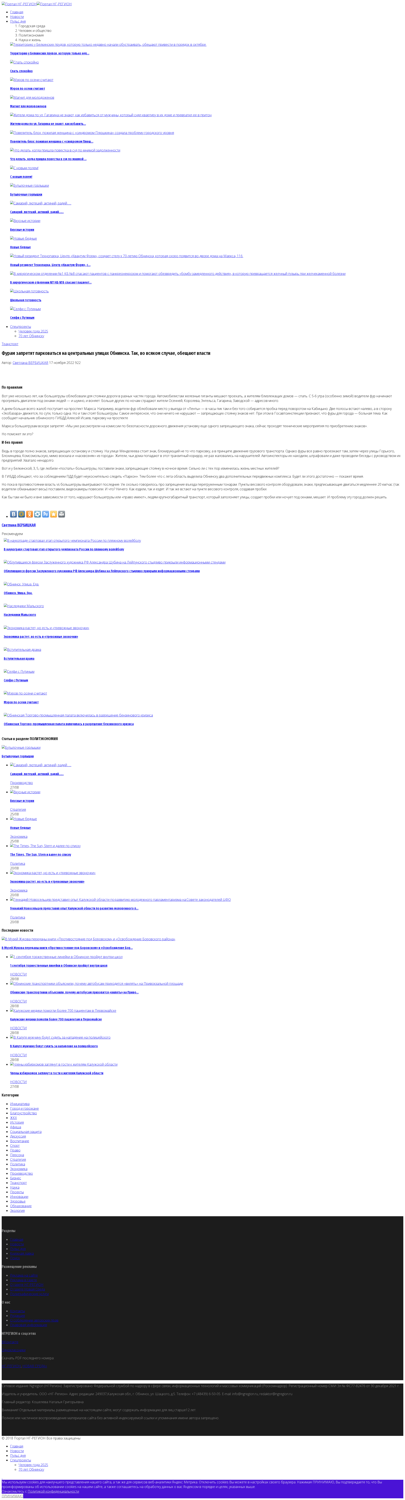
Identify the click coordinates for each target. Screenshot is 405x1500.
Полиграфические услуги (29, 1294)
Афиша (15, 1127)
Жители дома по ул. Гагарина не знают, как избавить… (48, 124)
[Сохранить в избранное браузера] (53, 514)
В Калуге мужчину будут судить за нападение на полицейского (54, 1046)
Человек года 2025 (33, 331)
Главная (16, 12)
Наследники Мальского (20, 615)
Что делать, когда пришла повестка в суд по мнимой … (48, 159)
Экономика (18, 836)
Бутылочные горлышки (26, 194)
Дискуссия (18, 1136)
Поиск (15, 1258)
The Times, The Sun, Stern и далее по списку (40, 855)
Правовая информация (28, 1325)
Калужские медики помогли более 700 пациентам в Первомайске (56, 1019)
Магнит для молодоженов (28, 106)
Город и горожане (24, 1108)
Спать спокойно (21, 71)
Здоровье (18, 1201)
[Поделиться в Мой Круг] (37, 514)
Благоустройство (23, 1113)
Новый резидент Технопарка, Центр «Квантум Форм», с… (50, 265)
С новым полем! (21, 177)
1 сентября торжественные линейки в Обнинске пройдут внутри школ (58, 966)
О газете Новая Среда (27, 1289)
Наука (14, 1187)
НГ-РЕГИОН (11, 1366)
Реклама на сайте (24, 1275)
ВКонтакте (10, 1342)
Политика (17, 863)
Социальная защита (26, 1131)
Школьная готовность (25, 300)
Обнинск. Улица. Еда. (18, 593)
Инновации (19, 1196)
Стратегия (18, 809)
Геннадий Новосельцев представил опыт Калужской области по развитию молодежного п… (74, 908)
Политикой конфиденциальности (53, 1491)
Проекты (17, 1192)
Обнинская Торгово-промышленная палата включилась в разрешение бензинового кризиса (69, 724)
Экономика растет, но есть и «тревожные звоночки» (41, 637)
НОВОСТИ (18, 974)
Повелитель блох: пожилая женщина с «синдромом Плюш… (51, 141)
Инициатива (20, 1103)
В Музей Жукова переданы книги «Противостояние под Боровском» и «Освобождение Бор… (67, 948)
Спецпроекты (20, 326)
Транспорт (10, 344)
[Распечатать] (61, 514)
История (17, 1122)
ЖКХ (13, 1117)
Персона (17, 1155)
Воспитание (19, 1141)
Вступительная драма (19, 659)
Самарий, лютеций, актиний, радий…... (37, 212)
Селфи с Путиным (22, 318)
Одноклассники (14, 1350)
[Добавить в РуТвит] (45, 514)
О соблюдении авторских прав (34, 1320)
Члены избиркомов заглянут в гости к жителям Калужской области (56, 1073)
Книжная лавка (22, 1253)
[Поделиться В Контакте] (13, 514)
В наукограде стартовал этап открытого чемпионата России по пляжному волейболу (64, 549)
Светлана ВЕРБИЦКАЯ (30, 362)
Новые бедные (20, 247)
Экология (17, 1210)
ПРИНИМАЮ (12, 1496)
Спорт (15, 1145)
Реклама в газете (23, 1280)
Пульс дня (18, 21)
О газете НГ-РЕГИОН (26, 1284)
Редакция (17, 1315)
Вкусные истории (22, 230)
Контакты (17, 1311)
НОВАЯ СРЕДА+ (34, 1366)
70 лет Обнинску (31, 336)
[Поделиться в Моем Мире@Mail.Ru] (21, 514)
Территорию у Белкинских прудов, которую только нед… (49, 53)
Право (15, 1150)
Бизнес (15, 1178)
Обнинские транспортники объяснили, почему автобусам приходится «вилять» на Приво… (74, 992)
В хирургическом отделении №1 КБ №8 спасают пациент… (51, 282)
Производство (21, 782)
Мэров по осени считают (27, 88)
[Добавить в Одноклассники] (29, 514)
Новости (17, 16)
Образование (21, 1206)
